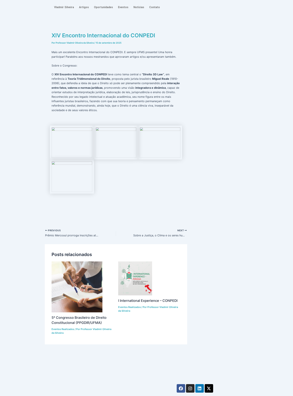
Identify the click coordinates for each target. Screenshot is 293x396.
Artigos (84, 7)
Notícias (138, 7)
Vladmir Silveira (64, 7)
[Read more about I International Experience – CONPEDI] (149, 278)
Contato (154, 7)
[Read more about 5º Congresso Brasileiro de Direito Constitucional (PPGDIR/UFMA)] (83, 286)
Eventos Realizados (63, 329)
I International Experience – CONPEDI (148, 301)
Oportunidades (103, 7)
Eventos (123, 7)
